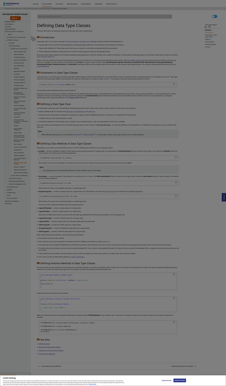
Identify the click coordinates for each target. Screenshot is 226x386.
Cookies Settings (166, 380)
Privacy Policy (92, 384)
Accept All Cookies (179, 380)
